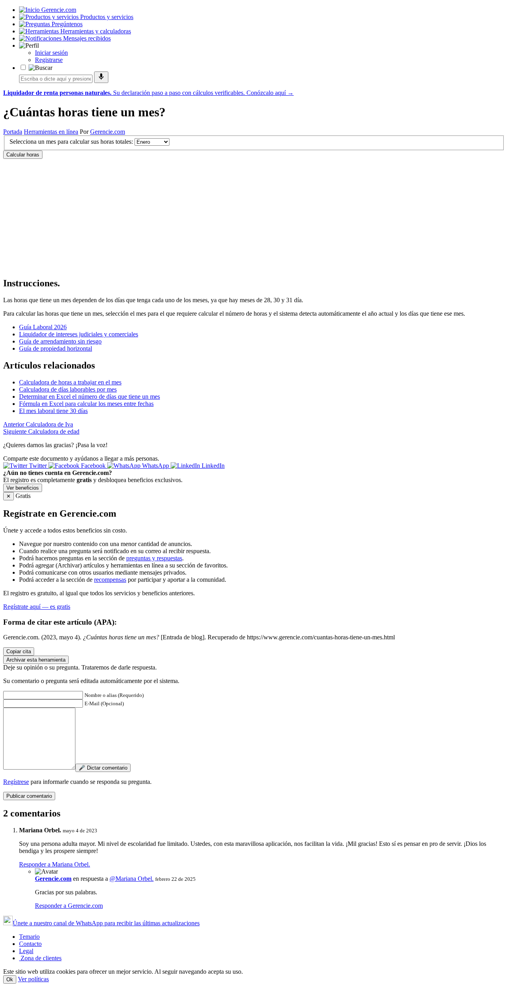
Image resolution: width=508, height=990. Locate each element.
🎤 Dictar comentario (103, 768)
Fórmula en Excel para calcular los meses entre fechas (86, 403)
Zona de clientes (40, 958)
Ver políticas (33, 979)
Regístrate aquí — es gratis (36, 606)
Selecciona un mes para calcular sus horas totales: (71, 141)
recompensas (110, 579)
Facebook (93, 465)
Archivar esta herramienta (35, 660)
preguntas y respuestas (154, 558)
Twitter (37, 465)
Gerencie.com (107, 131)
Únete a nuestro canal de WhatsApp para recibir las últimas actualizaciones (106, 923)
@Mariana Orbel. (132, 878)
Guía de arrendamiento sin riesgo (60, 341)
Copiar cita (18, 651)
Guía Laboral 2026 (43, 327)
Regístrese (16, 781)
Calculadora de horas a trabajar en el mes (70, 382)
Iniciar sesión (51, 52)
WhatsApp (155, 465)
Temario (29, 936)
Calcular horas (22, 155)
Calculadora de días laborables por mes (68, 389)
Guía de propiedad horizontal (55, 348)
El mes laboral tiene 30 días (53, 410)
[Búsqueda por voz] (101, 77)
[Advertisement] (241, 214)
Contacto (30, 943)
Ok (9, 979)
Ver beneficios (22, 488)
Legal (26, 951)
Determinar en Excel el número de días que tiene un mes (89, 396)
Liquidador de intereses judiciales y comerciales (78, 334)
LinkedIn (212, 465)
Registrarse (49, 59)
